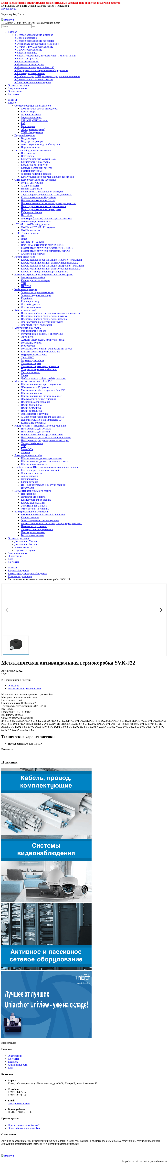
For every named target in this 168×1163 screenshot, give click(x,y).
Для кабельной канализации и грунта (42, 322)
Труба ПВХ (27, 357)
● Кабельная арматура (26, 58)
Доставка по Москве (25, 541)
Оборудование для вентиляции (38, 399)
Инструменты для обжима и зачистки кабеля (46, 437)
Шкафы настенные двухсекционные (41, 396)
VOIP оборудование (32, 132)
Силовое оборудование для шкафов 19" (43, 416)
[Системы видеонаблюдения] (46, 901)
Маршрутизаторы (31, 114)
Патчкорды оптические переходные (41, 209)
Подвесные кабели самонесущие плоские (44, 319)
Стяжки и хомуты (31, 363)
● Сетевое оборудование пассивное (34, 40)
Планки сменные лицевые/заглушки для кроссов (48, 203)
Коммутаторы (28, 111)
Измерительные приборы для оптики (42, 434)
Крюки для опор (30, 301)
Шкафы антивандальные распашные (41, 458)
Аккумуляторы (29, 476)
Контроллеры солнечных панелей (40, 470)
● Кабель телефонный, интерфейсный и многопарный (45, 55)
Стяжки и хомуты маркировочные (40, 366)
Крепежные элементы (33, 422)
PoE (23, 123)
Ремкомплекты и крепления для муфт (42, 191)
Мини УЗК (27, 449)
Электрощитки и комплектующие (40, 520)
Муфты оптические (32, 182)
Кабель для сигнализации (35, 280)
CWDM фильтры (30, 230)
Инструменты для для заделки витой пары (45, 440)
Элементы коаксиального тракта (32, 490)
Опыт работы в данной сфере (24, 1128)
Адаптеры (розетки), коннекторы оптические (46, 218)
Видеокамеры (28, 138)
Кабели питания (30, 517)
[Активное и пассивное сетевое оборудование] (46, 969)
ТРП (23, 283)
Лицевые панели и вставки (36, 173)
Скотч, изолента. (30, 372)
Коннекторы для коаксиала (36, 499)
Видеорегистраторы (32, 141)
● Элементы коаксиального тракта (33, 79)
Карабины (26, 298)
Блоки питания (29, 482)
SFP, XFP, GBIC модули (34, 120)
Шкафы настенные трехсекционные (41, 384)
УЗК (23, 446)
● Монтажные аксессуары (29, 64)
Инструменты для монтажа (36, 428)
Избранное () (9, 8)
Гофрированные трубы (34, 354)
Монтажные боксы (31, 342)
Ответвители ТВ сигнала (35, 508)
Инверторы (27, 487)
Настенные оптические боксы (38, 200)
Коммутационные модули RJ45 (38, 159)
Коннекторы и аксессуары (35, 161)
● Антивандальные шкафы (29, 73)
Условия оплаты (23, 547)
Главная (12, 99)
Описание (13, 685)
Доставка (13, 1061)
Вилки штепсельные (32, 535)
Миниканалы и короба (33, 330)
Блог (10, 559)
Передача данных (31, 147)
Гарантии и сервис (24, 550)
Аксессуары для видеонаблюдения (40, 144)
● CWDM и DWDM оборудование (33, 46)
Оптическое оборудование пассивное (35, 179)
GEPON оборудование (27, 233)
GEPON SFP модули (32, 242)
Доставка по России (25, 544)
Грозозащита (28, 126)
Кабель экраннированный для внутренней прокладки (51, 268)
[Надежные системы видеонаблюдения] (46, 1036)
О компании (15, 91)
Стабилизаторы (29, 479)
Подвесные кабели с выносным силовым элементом (50, 313)
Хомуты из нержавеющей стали (39, 369)
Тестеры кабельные (32, 443)
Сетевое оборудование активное (32, 105)
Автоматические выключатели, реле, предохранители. (51, 523)
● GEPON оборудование (28, 49)
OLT (23, 236)
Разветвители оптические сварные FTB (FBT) (47, 247)
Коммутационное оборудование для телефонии (47, 176)
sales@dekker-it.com (19, 1103)
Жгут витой (27, 336)
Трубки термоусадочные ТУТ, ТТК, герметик (46, 194)
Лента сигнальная (31, 307)
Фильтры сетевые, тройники (37, 529)
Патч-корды (27, 156)
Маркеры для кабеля (32, 360)
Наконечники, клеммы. (34, 526)
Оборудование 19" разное (35, 387)
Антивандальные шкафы (28, 455)
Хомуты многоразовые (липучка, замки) (43, 339)
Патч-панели (28, 153)
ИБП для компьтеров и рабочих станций (43, 484)
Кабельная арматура (25, 289)
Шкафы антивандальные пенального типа (44, 461)
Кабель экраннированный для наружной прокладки (50, 262)
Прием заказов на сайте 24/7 (24, 1125)
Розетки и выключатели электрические (43, 514)
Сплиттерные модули (33, 253)
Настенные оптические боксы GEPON (42, 244)
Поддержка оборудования (35, 402)
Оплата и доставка (18, 85)
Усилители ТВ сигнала (34, 505)
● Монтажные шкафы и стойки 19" (34, 67)
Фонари (25, 452)
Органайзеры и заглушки (35, 413)
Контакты (13, 94)
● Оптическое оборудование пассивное (36, 43)
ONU (24, 239)
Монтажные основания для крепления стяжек (46, 348)
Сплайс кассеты (30, 185)
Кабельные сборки (31, 212)
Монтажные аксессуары (27, 327)
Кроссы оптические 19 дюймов (38, 197)
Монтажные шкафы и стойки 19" (33, 381)
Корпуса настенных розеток (36, 167)
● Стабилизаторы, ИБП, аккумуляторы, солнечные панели (47, 76)
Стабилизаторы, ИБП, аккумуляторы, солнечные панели (46, 467)
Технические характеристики (24, 688)
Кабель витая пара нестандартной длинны (44, 271)
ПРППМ (26, 286)
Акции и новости (18, 88)
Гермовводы (28, 345)
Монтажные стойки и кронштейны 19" (43, 390)
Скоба (24, 375)
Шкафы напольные (31, 393)
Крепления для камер (20, 576)
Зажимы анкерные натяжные (37, 292)
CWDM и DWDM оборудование (32, 224)
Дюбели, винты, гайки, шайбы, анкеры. (43, 378)
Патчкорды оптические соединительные (43, 206)
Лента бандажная (30, 304)
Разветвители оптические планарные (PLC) (45, 250)
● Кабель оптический (26, 61)
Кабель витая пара (24, 256)
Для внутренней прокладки (36, 324)
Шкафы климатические (34, 464)
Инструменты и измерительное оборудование (40, 425)
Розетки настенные (31, 170)
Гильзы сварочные (31, 188)
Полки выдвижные (31, 404)
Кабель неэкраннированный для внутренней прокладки (52, 265)
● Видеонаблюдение (25, 37)
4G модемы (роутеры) (33, 129)
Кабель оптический (25, 310)
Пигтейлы (26, 215)
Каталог (12, 31)
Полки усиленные (31, 407)
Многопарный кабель (33, 277)
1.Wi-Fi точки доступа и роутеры (39, 108)
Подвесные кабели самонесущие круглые (44, 316)
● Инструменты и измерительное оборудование (41, 70)
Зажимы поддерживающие (36, 295)
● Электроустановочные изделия (32, 82)
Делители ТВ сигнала (33, 496)
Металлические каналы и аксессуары (42, 333)
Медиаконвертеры (31, 117)
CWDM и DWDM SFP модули (38, 227)
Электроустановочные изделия (31, 511)
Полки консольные (31, 410)
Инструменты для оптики (35, 431)
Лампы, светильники (33, 532)
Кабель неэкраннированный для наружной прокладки (51, 259)
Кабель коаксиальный (33, 502)
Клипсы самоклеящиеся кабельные (40, 351)
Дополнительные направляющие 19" (41, 419)
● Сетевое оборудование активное (33, 34)
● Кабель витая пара (25, 52)
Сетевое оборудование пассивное (33, 150)
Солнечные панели (31, 473)
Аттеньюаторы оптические (36, 221)
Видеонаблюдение (24, 135)
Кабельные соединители (34, 164)
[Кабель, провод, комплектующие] (46, 833)
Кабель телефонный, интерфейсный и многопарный (43, 274)
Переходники (28, 493)
